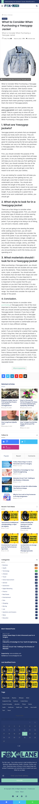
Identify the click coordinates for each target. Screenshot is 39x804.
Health (4, 568)
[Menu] (2, 6)
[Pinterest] (16, 376)
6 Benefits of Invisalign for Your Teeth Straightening (23, 471)
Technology (6, 571)
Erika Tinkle (7, 38)
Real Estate (6, 594)
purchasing (5, 305)
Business (5, 565)
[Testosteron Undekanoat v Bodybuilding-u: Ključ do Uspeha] (9, 516)
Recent (18, 456)
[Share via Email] (25, 376)
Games (30, 704)
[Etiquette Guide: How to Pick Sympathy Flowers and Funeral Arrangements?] (10, 394)
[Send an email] (11, 38)
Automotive (6, 585)
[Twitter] (8, 376)
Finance (5, 591)
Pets (4, 600)
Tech (3, 710)
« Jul (19, 746)
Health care (19, 707)
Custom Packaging (7, 704)
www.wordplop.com (15, 653)
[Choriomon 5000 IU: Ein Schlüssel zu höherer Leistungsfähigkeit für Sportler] (7, 669)
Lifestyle (10, 15)
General (5, 582)
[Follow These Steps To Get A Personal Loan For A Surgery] (7, 464)
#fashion (14, 698)
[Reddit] (21, 376)
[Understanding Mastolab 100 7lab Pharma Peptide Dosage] (32, 684)
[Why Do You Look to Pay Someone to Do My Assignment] (7, 497)
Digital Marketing (7, 588)
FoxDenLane (31, 789)
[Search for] (37, 6)
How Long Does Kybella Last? (9, 423)
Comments (31, 456)
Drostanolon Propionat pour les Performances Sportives (9, 547)
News (4, 615)
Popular (6, 456)
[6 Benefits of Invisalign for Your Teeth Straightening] (7, 472)
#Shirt (27, 698)
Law (4, 609)
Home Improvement (8, 579)
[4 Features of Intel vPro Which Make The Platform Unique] (7, 488)
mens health (33, 707)
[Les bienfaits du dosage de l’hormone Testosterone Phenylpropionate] (29, 538)
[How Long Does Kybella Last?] (10, 415)
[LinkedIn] (12, 376)
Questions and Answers (9, 612)
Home (5, 15)
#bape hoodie (5, 698)
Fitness (24, 704)
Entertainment (7, 597)
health (4, 707)
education (17, 704)
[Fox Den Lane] (12, 6)
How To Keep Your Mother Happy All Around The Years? (28, 424)
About (22, 791)
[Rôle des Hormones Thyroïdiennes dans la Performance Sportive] (19, 684)
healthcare (11, 707)
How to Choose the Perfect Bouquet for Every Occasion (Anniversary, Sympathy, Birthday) (28, 402)
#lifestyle (21, 698)
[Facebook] (3, 376)
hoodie (26, 707)
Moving (5, 606)
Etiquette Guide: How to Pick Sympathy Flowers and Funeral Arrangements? (9, 402)
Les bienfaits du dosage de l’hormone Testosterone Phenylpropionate (29, 548)
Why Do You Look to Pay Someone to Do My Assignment (24, 495)
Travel (4, 577)
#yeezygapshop (19, 368)
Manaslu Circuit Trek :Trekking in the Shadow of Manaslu (24, 479)
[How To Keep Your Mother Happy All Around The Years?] (29, 415)
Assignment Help (6, 701)
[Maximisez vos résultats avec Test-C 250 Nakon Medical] (7, 684)
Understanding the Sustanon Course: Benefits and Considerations (27, 525)
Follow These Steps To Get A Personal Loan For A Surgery (22, 463)
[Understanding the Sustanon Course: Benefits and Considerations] (29, 516)
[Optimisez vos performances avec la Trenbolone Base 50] (32, 677)
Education (5, 618)
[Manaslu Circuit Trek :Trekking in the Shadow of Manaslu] (7, 480)
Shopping (5, 603)
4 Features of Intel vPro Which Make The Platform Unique (25, 487)
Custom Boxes (24, 701)
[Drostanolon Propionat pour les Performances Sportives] (9, 538)
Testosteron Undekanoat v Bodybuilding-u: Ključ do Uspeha (9, 524)
